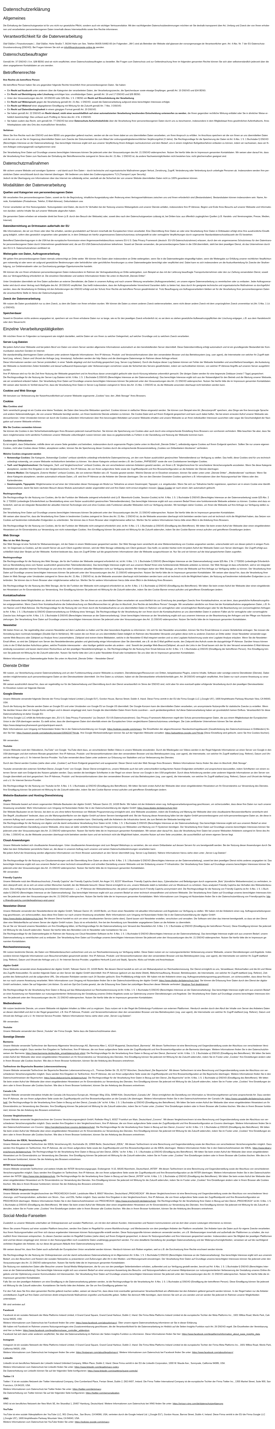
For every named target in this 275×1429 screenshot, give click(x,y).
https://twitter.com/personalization (102, 1393)
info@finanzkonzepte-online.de (79, 47)
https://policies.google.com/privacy (124, 729)
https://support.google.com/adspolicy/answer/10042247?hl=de (48, 733)
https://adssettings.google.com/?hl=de (184, 733)
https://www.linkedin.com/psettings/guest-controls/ (113, 1370)
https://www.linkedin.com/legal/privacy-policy (96, 1367)
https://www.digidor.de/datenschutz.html (157, 808)
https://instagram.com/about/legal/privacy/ (97, 1352)
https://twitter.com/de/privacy (87, 1389)
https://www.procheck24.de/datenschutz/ (136, 1201)
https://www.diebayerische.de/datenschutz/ (65, 1077)
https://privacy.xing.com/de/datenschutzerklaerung (198, 1403)
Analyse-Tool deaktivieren (195, 984)
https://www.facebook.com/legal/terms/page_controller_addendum (56, 1330)
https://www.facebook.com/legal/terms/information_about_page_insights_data (221, 1334)
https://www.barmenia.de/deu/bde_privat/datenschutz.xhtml (55, 1053)
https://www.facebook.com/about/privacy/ (96, 1322)
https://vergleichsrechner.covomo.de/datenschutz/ (70, 1127)
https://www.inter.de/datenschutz (39, 1176)
